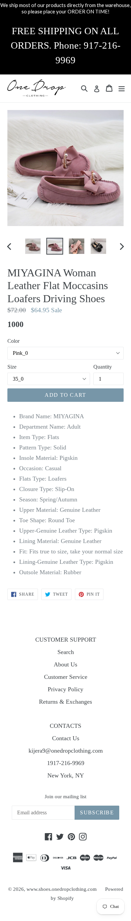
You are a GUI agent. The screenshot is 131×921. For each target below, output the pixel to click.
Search (65, 652)
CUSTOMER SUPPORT (65, 639)
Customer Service (65, 676)
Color (13, 341)
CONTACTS (65, 725)
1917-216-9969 (65, 763)
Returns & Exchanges (65, 701)
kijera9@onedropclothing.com (66, 750)
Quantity (102, 367)
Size (11, 367)
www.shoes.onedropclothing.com (62, 889)
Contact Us (65, 738)
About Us (65, 664)
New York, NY (65, 775)
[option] (33, 246)
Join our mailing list (65, 796)
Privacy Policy (65, 689)
